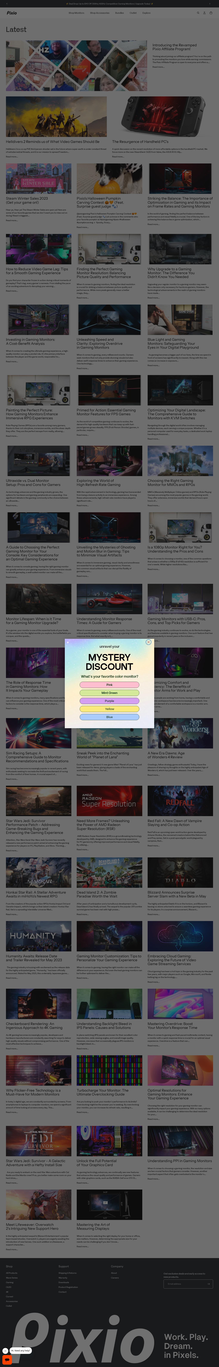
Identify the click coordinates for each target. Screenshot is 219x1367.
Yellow (109, 709)
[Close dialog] (148, 642)
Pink (110, 685)
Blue (109, 717)
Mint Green (110, 693)
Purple (109, 701)
